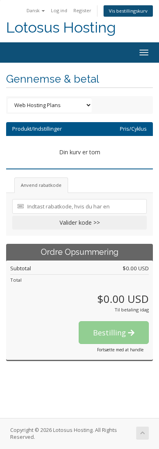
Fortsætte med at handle (120, 350)
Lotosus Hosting (61, 27)
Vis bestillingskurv (128, 11)
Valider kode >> (80, 222)
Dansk (33, 10)
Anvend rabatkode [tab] (41, 185)
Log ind (59, 10)
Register (82, 10)
